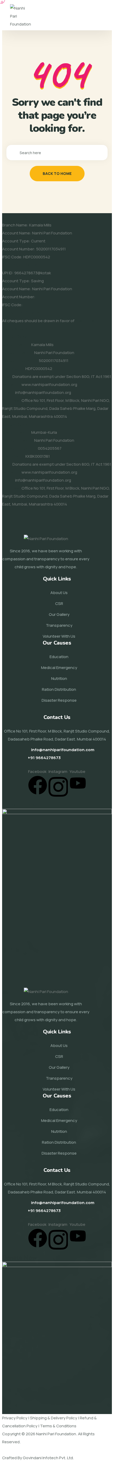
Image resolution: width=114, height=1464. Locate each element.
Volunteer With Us (59, 636)
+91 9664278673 (44, 757)
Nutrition (59, 678)
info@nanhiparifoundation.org (43, 392)
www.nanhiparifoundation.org (49, 384)
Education (59, 656)
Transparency (59, 625)
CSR (59, 603)
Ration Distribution (59, 689)
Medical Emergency (59, 667)
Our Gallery (59, 614)
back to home (57, 173)
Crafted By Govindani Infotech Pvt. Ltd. (38, 1458)
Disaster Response (59, 700)
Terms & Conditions (58, 1426)
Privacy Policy (14, 1418)
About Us (59, 592)
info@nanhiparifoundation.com (62, 749)
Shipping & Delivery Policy (53, 1418)
